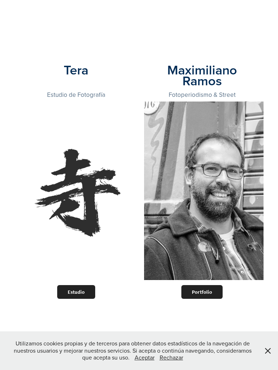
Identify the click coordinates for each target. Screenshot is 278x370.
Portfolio (202, 292)
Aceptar (145, 357)
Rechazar (171, 357)
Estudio (76, 292)
